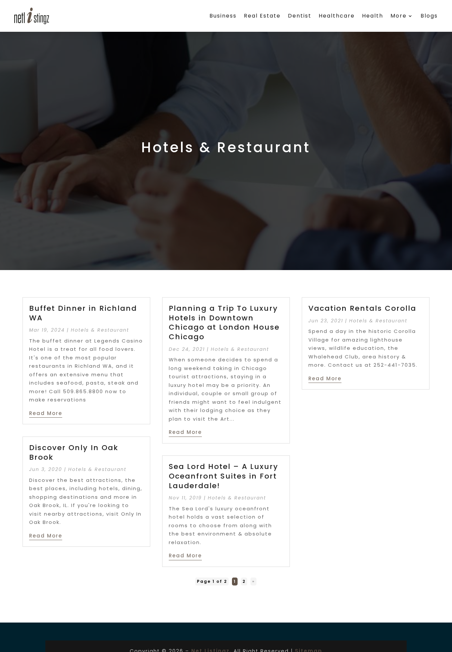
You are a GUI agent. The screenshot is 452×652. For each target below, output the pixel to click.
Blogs (429, 16)
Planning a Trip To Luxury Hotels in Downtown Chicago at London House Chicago (224, 322)
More (398, 16)
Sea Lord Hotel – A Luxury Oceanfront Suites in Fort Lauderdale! (223, 475)
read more (45, 413)
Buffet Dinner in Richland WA (83, 313)
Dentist (299, 16)
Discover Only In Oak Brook (73, 452)
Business (223, 16)
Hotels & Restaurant (100, 330)
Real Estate (262, 16)
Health (372, 16)
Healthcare (337, 16)
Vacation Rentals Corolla (362, 308)
